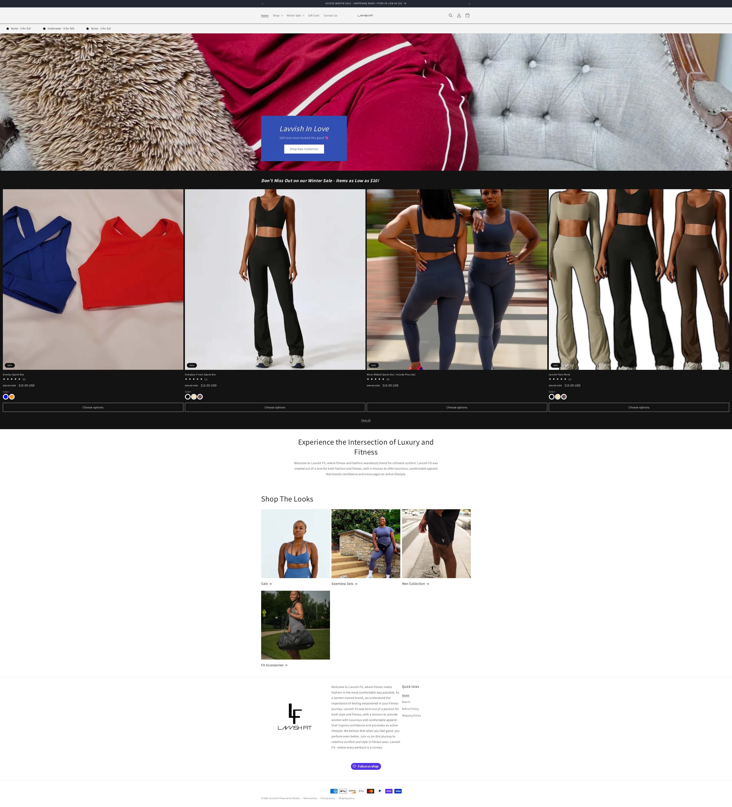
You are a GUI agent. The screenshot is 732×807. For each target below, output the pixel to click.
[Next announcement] (469, 3)
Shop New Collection (304, 149)
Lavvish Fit (274, 798)
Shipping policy (347, 798)
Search (406, 702)
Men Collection (413, 583)
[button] (277, 15)
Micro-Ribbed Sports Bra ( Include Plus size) (391, 374)
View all (366, 420)
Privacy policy (328, 798)
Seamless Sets (342, 583)
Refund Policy (410, 708)
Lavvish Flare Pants (559, 374)
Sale (264, 583)
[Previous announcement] (262, 3)
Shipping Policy (411, 715)
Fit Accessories (272, 665)
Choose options (93, 407)
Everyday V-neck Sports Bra (200, 374)
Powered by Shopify (290, 798)
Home (405, 695)
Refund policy (310, 798)
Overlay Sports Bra (13, 374)
